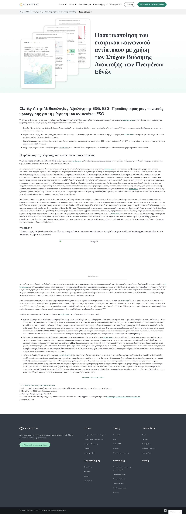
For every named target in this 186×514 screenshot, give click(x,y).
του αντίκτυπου (128, 120)
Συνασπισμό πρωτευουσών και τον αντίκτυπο (123, 396)
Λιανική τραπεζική (89, 453)
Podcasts (145, 439)
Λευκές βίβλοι (146, 444)
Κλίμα (114, 439)
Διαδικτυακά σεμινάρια (148, 448)
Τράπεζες (86, 448)
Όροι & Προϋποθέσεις (119, 474)
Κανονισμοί (116, 435)
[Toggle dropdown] (66, 4)
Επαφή (145, 460)
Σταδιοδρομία (88, 481)
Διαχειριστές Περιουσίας (91, 444)
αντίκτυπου (128, 134)
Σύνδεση (130, 4)
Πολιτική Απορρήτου (119, 479)
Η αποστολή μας (99, 4)
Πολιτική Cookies (118, 483)
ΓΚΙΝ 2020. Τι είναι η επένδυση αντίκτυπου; (38, 385)
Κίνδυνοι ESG (117, 444)
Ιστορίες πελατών (147, 453)
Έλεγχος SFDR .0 (116, 4)
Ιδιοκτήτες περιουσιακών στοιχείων (94, 439)
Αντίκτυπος (116, 448)
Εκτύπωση (116, 492)
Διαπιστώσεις (83, 4)
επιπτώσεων (64, 147)
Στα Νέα (86, 476)
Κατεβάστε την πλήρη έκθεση (93, 377)
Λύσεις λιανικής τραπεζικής (121, 453)
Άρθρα (144, 435)
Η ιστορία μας (88, 467)
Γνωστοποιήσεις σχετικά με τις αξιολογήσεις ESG (122, 468)
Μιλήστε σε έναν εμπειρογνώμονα (152, 4)
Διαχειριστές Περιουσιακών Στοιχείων (95, 435)
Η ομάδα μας (87, 471)
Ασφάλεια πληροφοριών (120, 488)
